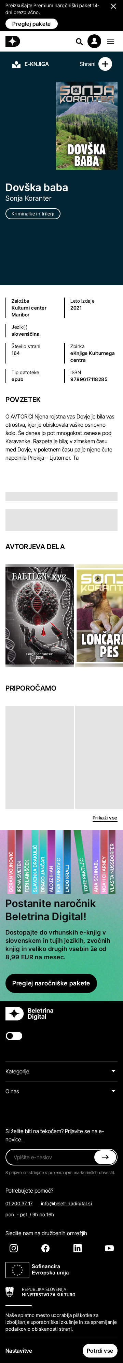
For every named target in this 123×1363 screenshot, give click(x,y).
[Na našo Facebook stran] (45, 1248)
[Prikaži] (111, 41)
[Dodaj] (105, 64)
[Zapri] (105, 1157)
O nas (12, 1091)
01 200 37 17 (19, 1203)
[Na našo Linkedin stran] (77, 1248)
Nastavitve (18, 1350)
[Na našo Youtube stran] (109, 1248)
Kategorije (17, 1071)
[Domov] (12, 41)
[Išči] (79, 41)
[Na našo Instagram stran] (13, 1248)
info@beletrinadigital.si (66, 1203)
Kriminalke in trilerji (33, 213)
